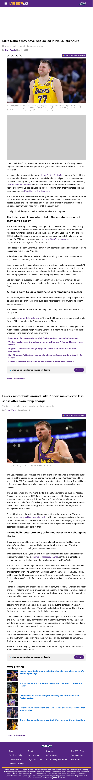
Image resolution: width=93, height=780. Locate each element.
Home (9, 379)
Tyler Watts (10, 410)
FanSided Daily (15, 755)
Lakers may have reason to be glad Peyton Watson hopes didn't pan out (43, 338)
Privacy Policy (52, 755)
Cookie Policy (15, 759)
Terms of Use (77, 755)
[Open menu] (6, 3)
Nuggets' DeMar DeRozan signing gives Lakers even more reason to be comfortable (42, 349)
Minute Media (14, 769)
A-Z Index (75, 759)
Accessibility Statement (56, 759)
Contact (49, 751)
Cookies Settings (16, 763)
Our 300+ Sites (77, 751)
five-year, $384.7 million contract (56, 239)
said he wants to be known (27, 318)
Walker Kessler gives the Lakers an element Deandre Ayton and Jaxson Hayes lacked (45, 343)
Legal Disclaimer (35, 759)
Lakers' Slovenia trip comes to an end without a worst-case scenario (41, 362)
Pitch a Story (33, 755)
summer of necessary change (44, 557)
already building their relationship (32, 517)
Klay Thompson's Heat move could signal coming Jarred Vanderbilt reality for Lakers (45, 356)
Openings (32, 751)
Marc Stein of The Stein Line (37, 191)
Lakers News (19, 379)
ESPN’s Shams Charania (20, 184)
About (11, 751)
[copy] (20, 55)
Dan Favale (10, 50)
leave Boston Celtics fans (52, 175)
